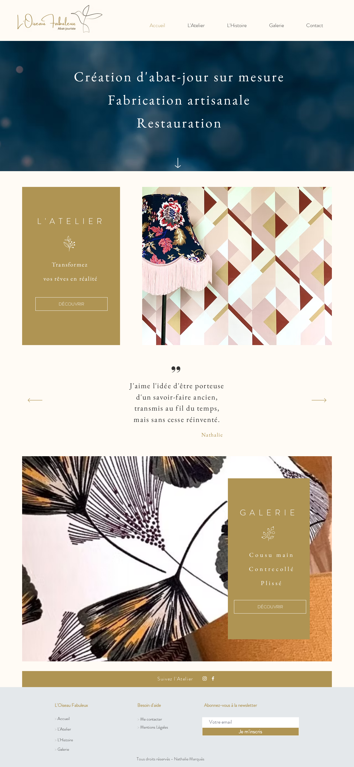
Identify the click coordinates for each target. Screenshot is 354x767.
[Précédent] (35, 400)
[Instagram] (204, 678)
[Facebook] (213, 678)
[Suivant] (319, 400)
